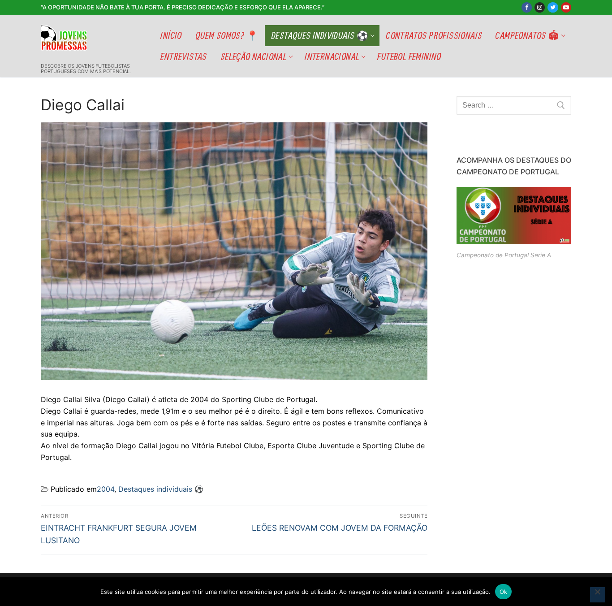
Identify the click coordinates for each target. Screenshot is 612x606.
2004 (105, 489)
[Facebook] (526, 7)
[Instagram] (539, 7)
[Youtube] (566, 7)
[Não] (597, 594)
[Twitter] (552, 7)
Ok (504, 591)
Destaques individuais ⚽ (160, 489)
